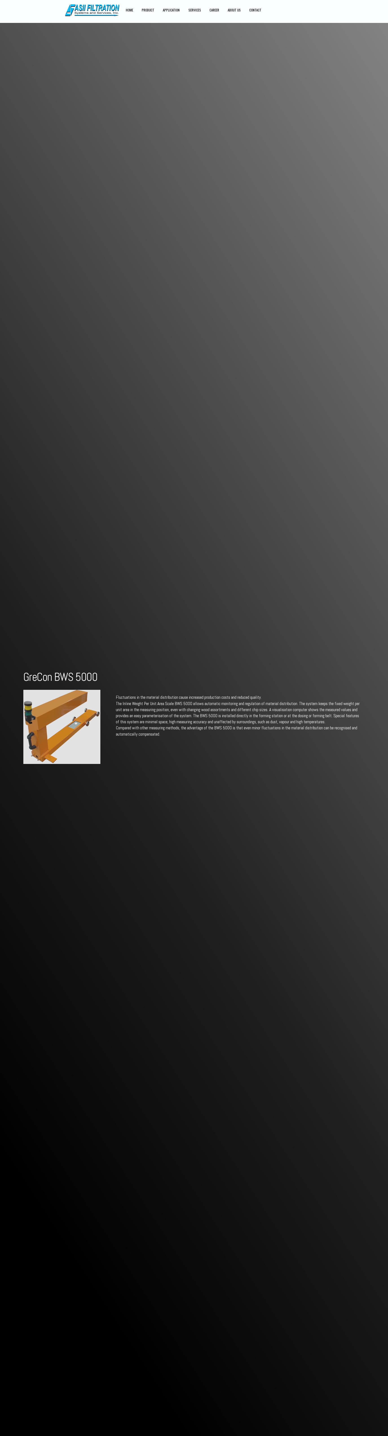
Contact (255, 9)
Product (148, 9)
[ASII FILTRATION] (92, 16)
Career (214, 9)
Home (129, 9)
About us (234, 9)
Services (194, 9)
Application (171, 9)
